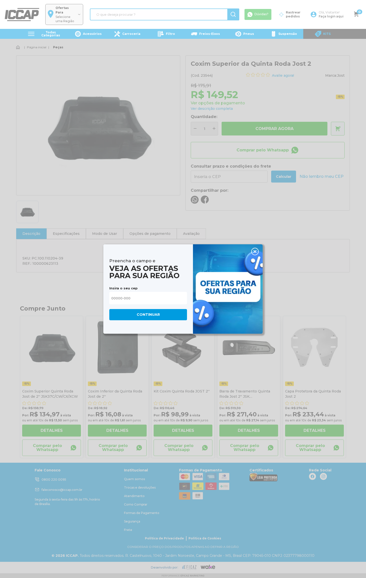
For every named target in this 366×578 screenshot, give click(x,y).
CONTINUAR (148, 314)
